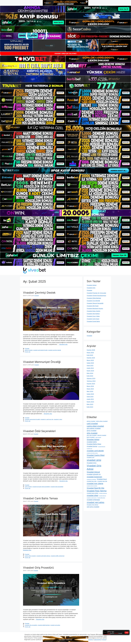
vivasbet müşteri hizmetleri (92, 485)
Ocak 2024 (90, 396)
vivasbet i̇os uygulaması (91, 479)
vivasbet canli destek (95, 451)
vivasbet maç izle (102, 481)
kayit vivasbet (91, 437)
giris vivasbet (92, 433)
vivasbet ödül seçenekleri (56, 486)
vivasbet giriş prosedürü (31, 625)
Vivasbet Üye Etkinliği (93, 300)
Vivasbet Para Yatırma (96, 491)
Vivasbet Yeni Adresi (92, 504)
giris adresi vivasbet (94, 428)
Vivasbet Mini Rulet (92, 306)
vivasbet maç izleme (95, 483)
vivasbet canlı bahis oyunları (92, 453)
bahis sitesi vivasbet (102, 421)
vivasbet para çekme (92, 493)
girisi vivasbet (91, 430)
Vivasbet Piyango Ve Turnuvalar (96, 293)
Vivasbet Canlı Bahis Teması (40, 498)
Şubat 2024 (90, 394)
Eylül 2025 (90, 355)
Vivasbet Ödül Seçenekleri (39, 431)
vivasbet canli (89, 448)
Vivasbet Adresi (91, 285)
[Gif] (65, 128)
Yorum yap (27, 351)
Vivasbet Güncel (93, 472)
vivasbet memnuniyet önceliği (32, 419)
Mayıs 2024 (90, 386)
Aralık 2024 (90, 368)
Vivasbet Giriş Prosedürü (38, 567)
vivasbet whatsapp (93, 500)
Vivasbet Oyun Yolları (93, 316)
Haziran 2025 (91, 357)
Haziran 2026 (91, 350)
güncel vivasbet (101, 435)
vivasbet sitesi (92, 495)
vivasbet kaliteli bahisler (44, 625)
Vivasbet (27, 348)
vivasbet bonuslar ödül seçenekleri (41, 486)
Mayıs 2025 (90, 360)
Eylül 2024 (90, 376)
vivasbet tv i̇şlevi (58, 419)
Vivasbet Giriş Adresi (94, 467)
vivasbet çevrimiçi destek (54, 350)
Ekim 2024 (90, 373)
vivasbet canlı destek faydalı (40, 350)
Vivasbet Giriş (91, 288)
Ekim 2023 (90, 404)
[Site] (32, 92)
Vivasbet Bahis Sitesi (94, 444)
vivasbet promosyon (103, 493)
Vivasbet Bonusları (101, 446)
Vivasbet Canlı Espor (93, 319)
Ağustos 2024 (91, 378)
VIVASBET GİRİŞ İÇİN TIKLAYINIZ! (66, 53)
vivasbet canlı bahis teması (43, 555)
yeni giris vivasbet (93, 507)
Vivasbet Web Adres (101, 497)
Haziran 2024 (91, 383)
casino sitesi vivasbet (30, 555)
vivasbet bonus (92, 446)
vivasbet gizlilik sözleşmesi (57, 555)
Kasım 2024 (90, 370)
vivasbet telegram (102, 495)
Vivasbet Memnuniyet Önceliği (42, 361)
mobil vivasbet (98, 437)
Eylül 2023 (90, 407)
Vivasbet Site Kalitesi (93, 313)
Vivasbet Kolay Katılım (93, 311)
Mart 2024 (90, 391)
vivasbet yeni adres (55, 625)
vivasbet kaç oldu (92, 481)
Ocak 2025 (90, 365)
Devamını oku (63, 344)
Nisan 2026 (90, 352)
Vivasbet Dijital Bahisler (94, 298)
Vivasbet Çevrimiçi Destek (39, 292)
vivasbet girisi (94, 460)
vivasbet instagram (94, 477)
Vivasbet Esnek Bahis (93, 321)
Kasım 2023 (90, 401)
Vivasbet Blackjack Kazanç (95, 308)
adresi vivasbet (29, 350)
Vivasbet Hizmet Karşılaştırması (96, 295)
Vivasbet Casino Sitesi (95, 455)
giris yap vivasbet (92, 435)
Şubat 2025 (90, 363)
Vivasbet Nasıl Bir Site (95, 488)
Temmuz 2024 (91, 381)
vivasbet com (90, 457)
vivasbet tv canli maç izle (46, 419)
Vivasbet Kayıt (102, 479)
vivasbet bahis (92, 442)
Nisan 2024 (90, 389)
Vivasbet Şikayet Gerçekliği (95, 303)
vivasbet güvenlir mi (94, 474)
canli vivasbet (28, 486)
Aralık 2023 (90, 399)
